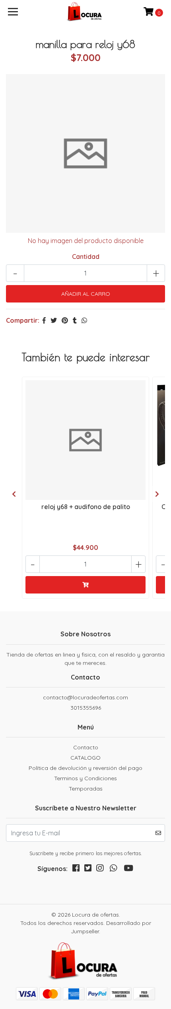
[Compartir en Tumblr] (75, 320)
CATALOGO (85, 757)
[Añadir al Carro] (85, 585)
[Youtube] (128, 869)
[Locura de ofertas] (86, 12)
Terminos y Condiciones (85, 778)
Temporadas (86, 788)
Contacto (85, 747)
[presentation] (14, 494)
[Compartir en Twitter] (54, 320)
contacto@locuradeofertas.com (85, 697)
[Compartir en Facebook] (44, 320)
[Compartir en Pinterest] (65, 320)
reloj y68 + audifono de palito (85, 507)
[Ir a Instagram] (99, 869)
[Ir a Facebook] (76, 869)
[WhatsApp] (113, 869)
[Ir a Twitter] (87, 869)
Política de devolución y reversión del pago (85, 768)
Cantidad (85, 256)
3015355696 (85, 707)
